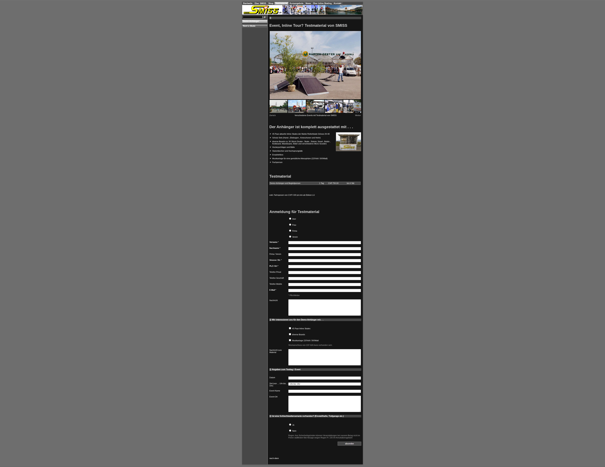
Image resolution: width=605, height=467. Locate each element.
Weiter (358, 115)
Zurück (272, 115)
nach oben (274, 458)
